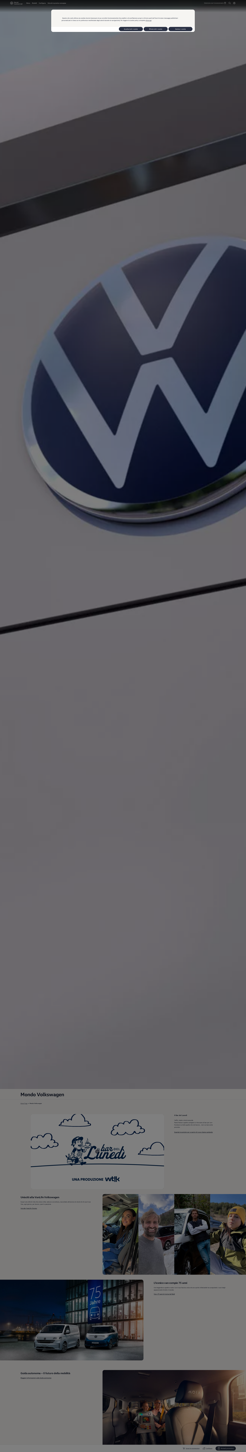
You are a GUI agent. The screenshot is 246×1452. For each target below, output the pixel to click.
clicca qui (148, 20)
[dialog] (123, 726)
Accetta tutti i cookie (131, 29)
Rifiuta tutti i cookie (155, 29)
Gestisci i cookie (180, 29)
